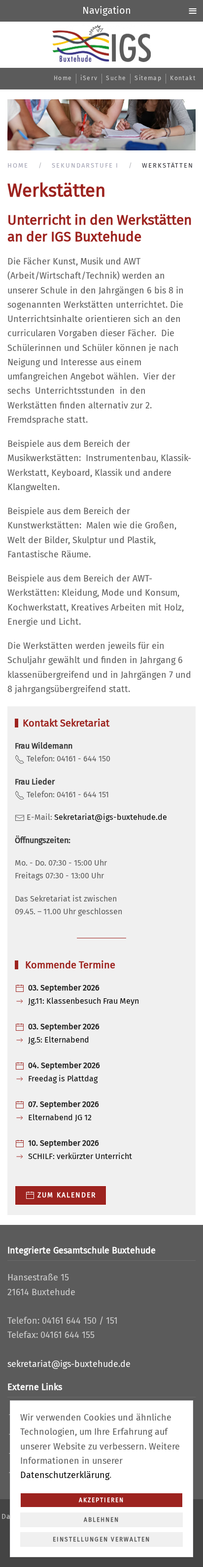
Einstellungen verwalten (101, 1539)
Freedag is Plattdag (63, 1078)
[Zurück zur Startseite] (101, 44)
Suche (116, 78)
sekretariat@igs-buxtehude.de (69, 1364)
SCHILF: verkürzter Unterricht (80, 1156)
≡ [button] (192, 10)
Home (63, 78)
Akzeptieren (101, 1500)
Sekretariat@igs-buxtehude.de (110, 817)
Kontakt (183, 78)
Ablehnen (101, 1519)
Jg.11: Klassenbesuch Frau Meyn (83, 1001)
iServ (89, 78)
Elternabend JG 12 (60, 1117)
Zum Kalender (66, 1195)
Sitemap (148, 78)
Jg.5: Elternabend (58, 1040)
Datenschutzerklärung (64, 1475)
